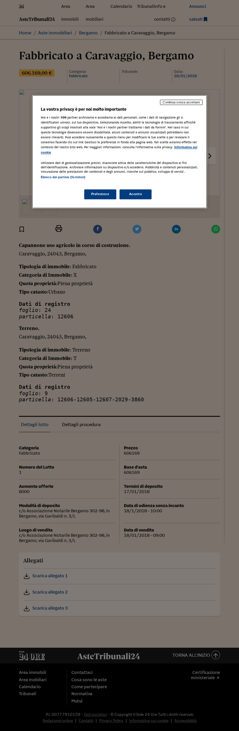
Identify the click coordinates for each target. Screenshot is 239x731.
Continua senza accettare (181, 102)
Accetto (135, 194)
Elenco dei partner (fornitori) (63, 177)
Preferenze (100, 194)
